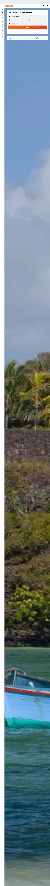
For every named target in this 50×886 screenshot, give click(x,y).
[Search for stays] (2, 12)
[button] (2, 5)
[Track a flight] (2, 24)
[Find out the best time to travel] (2, 27)
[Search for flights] (2, 9)
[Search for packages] (2, 17)
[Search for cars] (2, 15)
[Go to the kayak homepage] (9, 6)
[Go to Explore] (2, 21)
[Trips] (2, 30)
